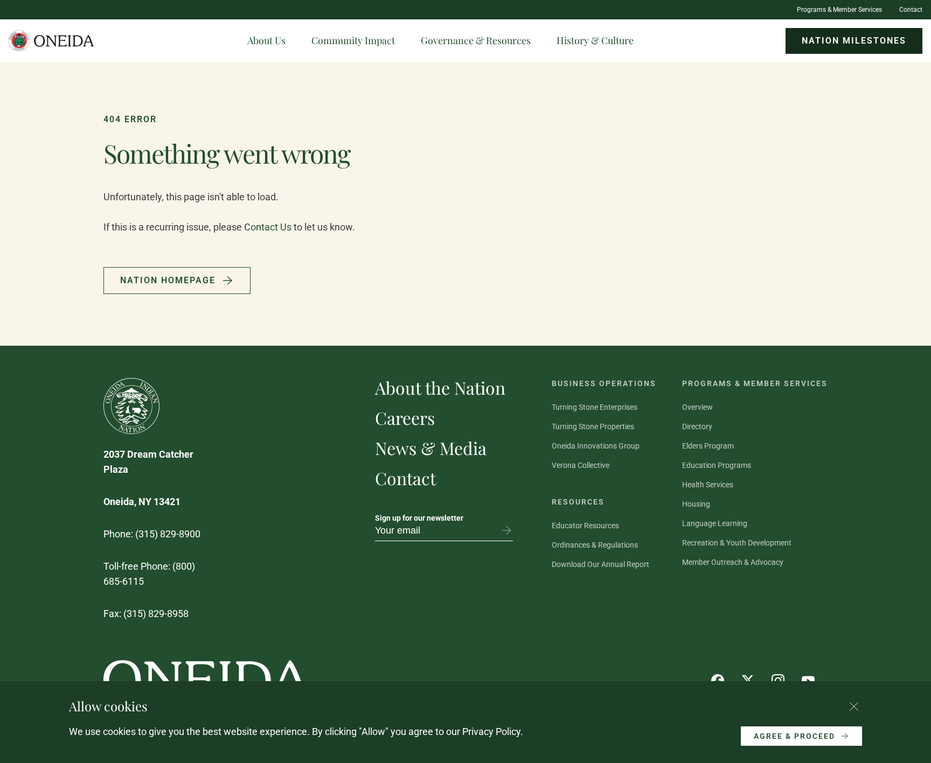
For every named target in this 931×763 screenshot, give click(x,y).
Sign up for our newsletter (419, 518)
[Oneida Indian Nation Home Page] (52, 41)
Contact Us (267, 227)
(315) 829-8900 (167, 534)
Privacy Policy (491, 731)
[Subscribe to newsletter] (506, 530)
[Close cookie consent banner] (854, 706)
